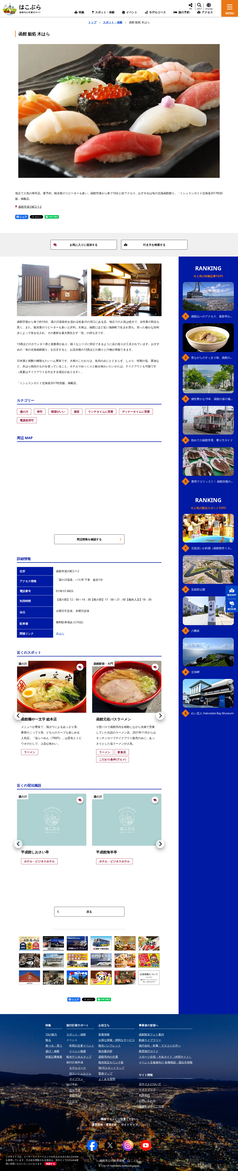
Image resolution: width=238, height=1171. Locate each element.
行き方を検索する (154, 245)
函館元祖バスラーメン (113, 719)
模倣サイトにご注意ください (119, 1119)
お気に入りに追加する (84, 245)
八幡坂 (195, 631)
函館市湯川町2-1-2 (29, 207)
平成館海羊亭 (106, 852)
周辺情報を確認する (89, 539)
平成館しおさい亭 (35, 852)
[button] (18, 716)
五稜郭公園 (198, 589)
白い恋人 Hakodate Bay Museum (212, 713)
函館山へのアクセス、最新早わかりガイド (212, 316)
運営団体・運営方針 (104, 1124)
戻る (89, 912)
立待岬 (195, 672)
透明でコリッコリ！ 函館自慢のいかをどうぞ (212, 481)
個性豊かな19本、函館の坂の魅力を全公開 (212, 399)
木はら (60, 633)
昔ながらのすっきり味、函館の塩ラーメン (212, 358)
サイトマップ (129, 1124)
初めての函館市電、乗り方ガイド (212, 440)
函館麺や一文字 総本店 (39, 719)
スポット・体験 (112, 22)
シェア (23, 216)
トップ (92, 22)
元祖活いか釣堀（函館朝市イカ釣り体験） (212, 548)
